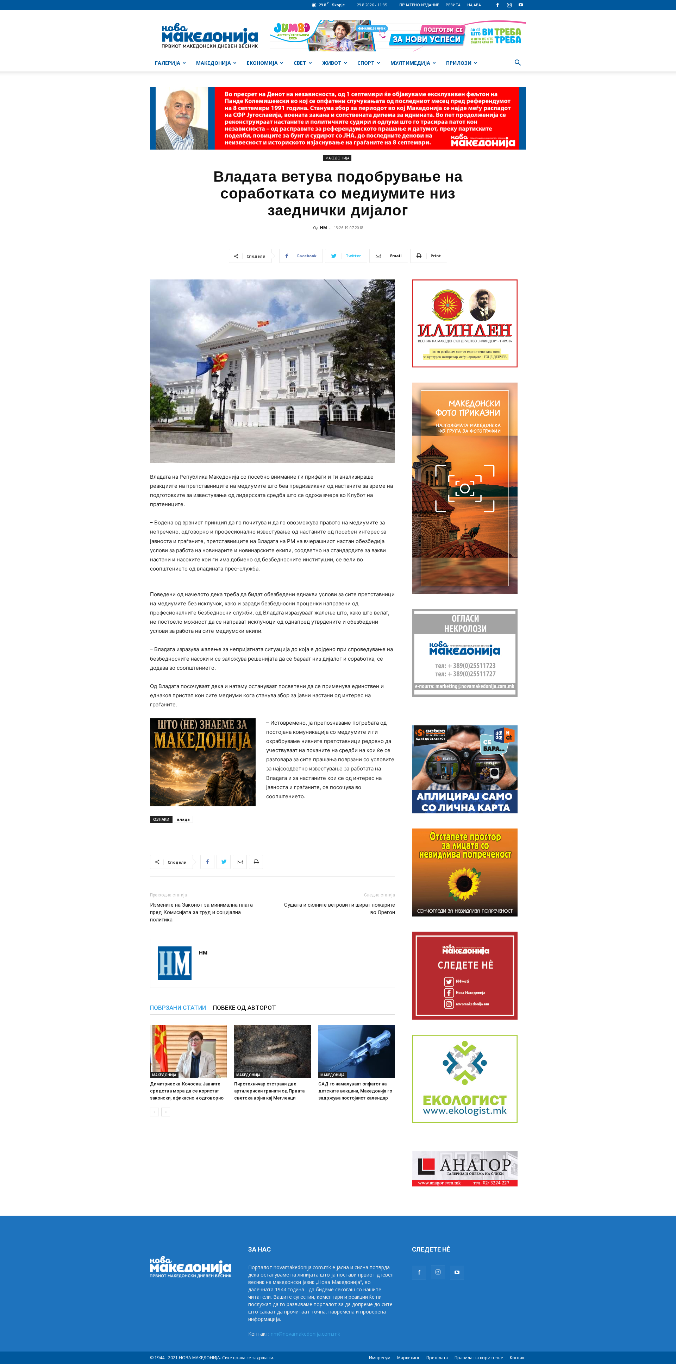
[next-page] (165, 1112)
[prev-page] (154, 1112)
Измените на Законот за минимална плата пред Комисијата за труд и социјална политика (201, 912)
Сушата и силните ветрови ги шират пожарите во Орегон (339, 908)
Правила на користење (479, 1358)
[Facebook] (497, 5)
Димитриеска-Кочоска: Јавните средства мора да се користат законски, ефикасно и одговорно (187, 1091)
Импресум (379, 1358)
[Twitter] (224, 862)
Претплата (437, 1358)
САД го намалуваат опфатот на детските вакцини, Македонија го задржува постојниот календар (355, 1091)
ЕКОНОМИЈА (262, 62)
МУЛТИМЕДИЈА (410, 62)
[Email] (240, 862)
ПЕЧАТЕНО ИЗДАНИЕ (419, 4)
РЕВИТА (453, 4)
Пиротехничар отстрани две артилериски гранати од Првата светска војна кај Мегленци (269, 1091)
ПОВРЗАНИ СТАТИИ (178, 1007)
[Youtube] (520, 5)
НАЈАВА (474, 4)
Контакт (518, 1358)
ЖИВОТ (332, 62)
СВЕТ (300, 62)
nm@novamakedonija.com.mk (305, 1333)
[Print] (256, 862)
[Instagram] (509, 5)
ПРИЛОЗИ (458, 62)
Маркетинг (408, 1358)
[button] (517, 63)
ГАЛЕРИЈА (167, 62)
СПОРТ (366, 62)
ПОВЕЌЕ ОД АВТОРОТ (244, 1007)
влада (183, 819)
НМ (323, 227)
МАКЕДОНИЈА (213, 62)
